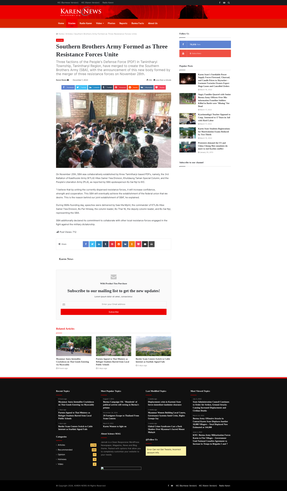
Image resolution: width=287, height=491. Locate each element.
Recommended (65, 450)
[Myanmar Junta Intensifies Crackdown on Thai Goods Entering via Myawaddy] (73, 346)
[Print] (152, 244)
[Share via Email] (145, 244)
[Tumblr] (106, 244)
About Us (153, 23)
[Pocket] (138, 244)
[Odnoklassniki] (132, 244)
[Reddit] (119, 244)
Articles (69, 34)
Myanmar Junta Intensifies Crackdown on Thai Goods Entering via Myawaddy (72, 362)
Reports (123, 23)
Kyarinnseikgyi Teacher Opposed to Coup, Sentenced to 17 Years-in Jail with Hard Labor (214, 117)
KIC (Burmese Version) (68, 2)
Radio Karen (108, 2)
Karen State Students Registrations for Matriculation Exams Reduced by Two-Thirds (214, 132)
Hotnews (62, 459)
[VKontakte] (125, 244)
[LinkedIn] (99, 244)
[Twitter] (92, 244)
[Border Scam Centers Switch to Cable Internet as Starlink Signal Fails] (153, 346)
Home (61, 23)
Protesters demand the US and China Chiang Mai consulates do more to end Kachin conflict (213, 146)
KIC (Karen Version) (90, 2)
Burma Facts (138, 23)
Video (99, 23)
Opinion (61, 454)
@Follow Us (152, 439)
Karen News (61, 80)
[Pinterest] (112, 244)
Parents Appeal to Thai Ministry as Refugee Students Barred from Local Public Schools (112, 362)
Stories (71, 23)
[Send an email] (68, 80)
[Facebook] (86, 244)
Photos (111, 23)
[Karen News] (83, 12)
